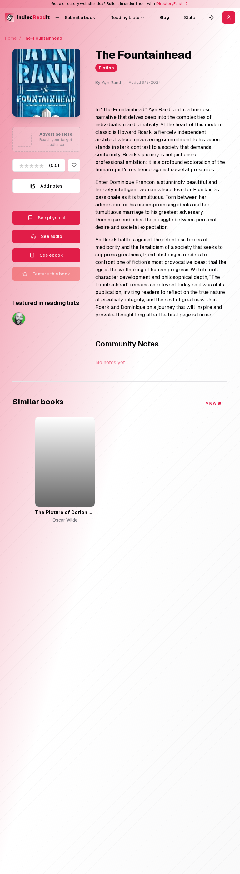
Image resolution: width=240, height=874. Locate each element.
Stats (189, 17)
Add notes (51, 186)
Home (11, 38)
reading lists (124, 17)
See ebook (51, 255)
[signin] (228, 17)
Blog (164, 17)
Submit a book (80, 17)
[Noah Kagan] (18, 318)
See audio (51, 236)
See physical (51, 217)
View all (214, 403)
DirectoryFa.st (169, 4)
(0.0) (54, 165)
